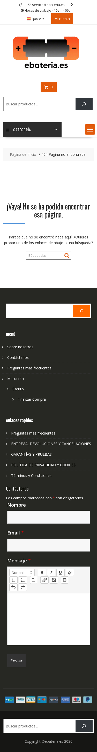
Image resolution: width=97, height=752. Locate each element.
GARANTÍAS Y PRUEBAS (31, 454)
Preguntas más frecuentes (29, 368)
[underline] (60, 572)
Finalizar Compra (32, 399)
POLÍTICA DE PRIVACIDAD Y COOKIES (43, 464)
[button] (90, 129)
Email (15, 533)
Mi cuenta (62, 18)
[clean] (70, 572)
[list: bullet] (23, 580)
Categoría (22, 129)
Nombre (16, 505)
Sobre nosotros (20, 346)
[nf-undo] (13, 587)
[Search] (84, 104)
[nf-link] (44, 580)
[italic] (51, 572)
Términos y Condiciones (31, 475)
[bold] (42, 572)
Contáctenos (18, 357)
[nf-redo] (23, 587)
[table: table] (64, 580)
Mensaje (19, 560)
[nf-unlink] (54, 580)
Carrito (18, 388)
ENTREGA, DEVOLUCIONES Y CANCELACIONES (51, 443)
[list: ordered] (13, 580)
